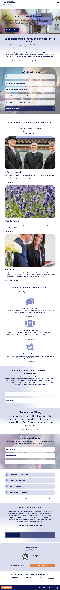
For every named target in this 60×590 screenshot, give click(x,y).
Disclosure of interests (18, 492)
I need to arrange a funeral (14, 77)
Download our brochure (13, 108)
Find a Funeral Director (12, 30)
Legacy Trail (10, 377)
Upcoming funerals (12, 455)
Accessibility (50, 578)
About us (13, 574)
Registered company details (13, 578)
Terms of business (17, 486)
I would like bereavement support (16, 89)
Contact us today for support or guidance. (30, 128)
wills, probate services (35, 54)
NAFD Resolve (6, 587)
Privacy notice (30, 574)
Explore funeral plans (11, 280)
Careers (20, 574)
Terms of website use (29, 578)
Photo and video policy (42, 574)
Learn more (10, 400)
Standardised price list (18, 475)
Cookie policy (41, 578)
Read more (8, 182)
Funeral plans (42, 587)
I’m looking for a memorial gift (15, 83)
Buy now (33, 429)
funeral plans (48, 51)
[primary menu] (58, 2)
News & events (40, 61)
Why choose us (27, 61)
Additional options (17, 481)
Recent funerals (11, 449)
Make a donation (11, 462)
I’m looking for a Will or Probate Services (19, 102)
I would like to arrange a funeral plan (17, 96)
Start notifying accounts (13, 394)
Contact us (15, 61)
